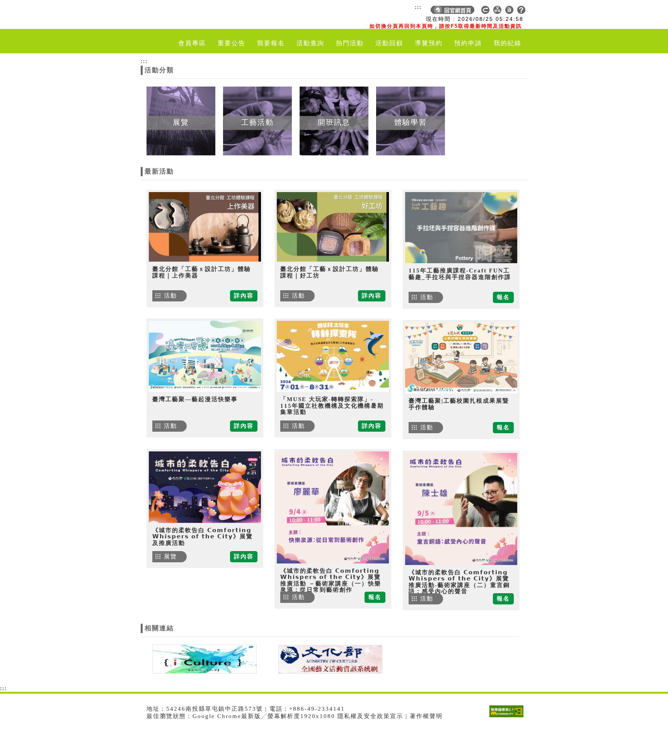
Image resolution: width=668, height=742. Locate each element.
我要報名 (271, 43)
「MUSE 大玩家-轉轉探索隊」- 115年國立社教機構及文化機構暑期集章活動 (332, 405)
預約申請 (468, 43)
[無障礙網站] (508, 717)
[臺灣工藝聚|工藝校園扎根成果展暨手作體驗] (461, 358)
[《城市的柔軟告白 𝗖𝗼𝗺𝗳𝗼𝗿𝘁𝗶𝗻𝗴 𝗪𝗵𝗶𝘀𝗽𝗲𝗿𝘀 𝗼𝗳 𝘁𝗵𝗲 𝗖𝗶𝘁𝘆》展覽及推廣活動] (205, 487)
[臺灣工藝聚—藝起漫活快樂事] (205, 356)
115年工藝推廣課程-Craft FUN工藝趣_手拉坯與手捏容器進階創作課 (460, 273)
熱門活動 (350, 43)
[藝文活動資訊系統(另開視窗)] (328, 658)
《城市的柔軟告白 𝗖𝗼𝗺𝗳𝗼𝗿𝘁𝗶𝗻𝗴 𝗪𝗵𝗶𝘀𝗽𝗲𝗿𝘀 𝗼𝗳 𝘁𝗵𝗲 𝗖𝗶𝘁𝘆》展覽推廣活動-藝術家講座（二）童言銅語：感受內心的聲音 (459, 582)
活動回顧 (389, 43)
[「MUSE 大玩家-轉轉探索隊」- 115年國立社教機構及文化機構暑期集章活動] (332, 356)
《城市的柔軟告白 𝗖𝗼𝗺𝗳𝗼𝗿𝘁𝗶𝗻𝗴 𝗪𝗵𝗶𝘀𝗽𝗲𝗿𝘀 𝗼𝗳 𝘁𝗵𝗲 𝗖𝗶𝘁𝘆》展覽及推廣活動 (202, 536)
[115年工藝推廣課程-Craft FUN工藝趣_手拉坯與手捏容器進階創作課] (461, 227)
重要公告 (231, 43)
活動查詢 (310, 43)
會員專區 (192, 43)
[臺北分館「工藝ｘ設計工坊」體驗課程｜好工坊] (332, 227)
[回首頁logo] (185, 14)
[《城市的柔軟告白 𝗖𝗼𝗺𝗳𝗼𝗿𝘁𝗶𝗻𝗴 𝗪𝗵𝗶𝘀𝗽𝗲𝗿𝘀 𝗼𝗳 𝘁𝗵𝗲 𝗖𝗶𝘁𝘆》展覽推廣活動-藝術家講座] (461, 509)
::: (418, 7)
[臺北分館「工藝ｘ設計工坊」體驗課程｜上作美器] (205, 227)
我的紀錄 (507, 43)
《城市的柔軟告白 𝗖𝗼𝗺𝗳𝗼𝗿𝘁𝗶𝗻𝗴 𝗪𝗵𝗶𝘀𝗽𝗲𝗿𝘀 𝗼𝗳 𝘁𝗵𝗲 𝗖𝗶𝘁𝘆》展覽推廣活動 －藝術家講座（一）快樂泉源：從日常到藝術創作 (330, 580)
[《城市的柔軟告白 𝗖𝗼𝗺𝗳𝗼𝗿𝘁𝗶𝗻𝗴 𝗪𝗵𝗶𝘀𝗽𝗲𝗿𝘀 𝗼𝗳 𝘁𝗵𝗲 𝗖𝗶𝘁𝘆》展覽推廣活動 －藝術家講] (332, 507)
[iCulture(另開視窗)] (204, 658)
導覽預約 (429, 43)
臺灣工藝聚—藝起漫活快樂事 (195, 399)
